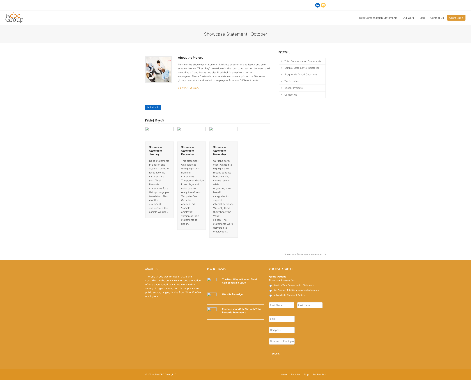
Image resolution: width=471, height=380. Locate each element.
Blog (306, 374)
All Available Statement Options (289, 295)
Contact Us (290, 94)
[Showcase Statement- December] (191, 133)
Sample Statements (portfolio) (301, 67)
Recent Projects (293, 87)
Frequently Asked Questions (300, 74)
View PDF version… (189, 87)
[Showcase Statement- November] (223, 133)
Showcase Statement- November (220, 151)
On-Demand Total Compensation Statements (296, 290)
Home (284, 374)
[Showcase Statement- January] (159, 133)
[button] (153, 107)
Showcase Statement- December (188, 151)
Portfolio (295, 374)
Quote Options (277, 276)
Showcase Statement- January (156, 151)
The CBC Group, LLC (165, 374)
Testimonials (291, 81)
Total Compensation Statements (302, 61)
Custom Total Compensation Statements (294, 285)
